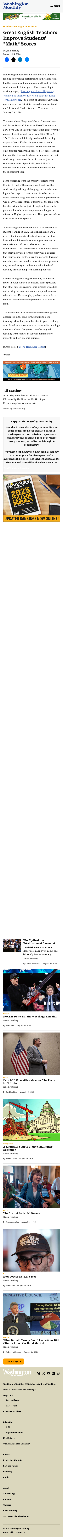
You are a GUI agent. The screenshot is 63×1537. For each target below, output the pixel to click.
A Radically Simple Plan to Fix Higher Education (27, 1148)
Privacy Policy (10, 1510)
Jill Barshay (12, 50)
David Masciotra (33, 963)
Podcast (6, 1014)
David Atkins (11, 1092)
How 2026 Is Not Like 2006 (20, 1276)
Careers (7, 1505)
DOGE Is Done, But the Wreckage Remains (30, 1016)
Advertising (9, 1493)
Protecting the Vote (12, 1460)
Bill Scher (10, 1285)
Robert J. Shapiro (13, 1352)
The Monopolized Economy (16, 1444)
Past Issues (11, 1406)
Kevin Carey (11, 1158)
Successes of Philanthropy (16, 1516)
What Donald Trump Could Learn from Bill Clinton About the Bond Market (31, 1341)
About (6, 1488)
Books (6, 1477)
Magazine (8, 1395)
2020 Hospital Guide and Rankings (19, 1389)
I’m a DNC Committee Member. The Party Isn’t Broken (29, 1081)
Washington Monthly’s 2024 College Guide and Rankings (29, 1384)
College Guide (8, 1143)
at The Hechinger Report (32, 346)
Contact (7, 1499)
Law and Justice (10, 1466)
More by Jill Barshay (14, 408)
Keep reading (30, 958)
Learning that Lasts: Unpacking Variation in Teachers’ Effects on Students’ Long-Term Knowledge (29, 95)
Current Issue (12, 1400)
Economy (6, 1337)
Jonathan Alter (12, 1222)
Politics (5, 1077)
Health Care (9, 1438)
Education (11, 26)
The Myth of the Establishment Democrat (39, 942)
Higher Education (27, 26)
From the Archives (12, 1411)
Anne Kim (10, 1025)
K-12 (8, 1427)
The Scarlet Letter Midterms (21, 1213)
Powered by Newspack (14, 1532)
